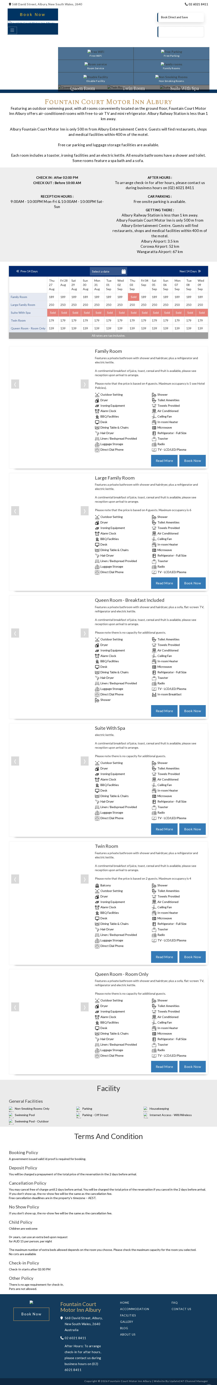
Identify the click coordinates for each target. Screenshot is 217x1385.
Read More (164, 460)
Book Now (33, 14)
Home (124, 1302)
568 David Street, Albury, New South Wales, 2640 (46, 4)
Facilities (128, 1315)
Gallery (126, 1321)
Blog (124, 1328)
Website (159, 1381)
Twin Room (134, 88)
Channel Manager (196, 1381)
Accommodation (134, 1309)
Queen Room (82, 88)
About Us (128, 1334)
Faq (175, 1302)
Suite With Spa (185, 88)
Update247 (177, 1381)
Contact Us (181, 1309)
